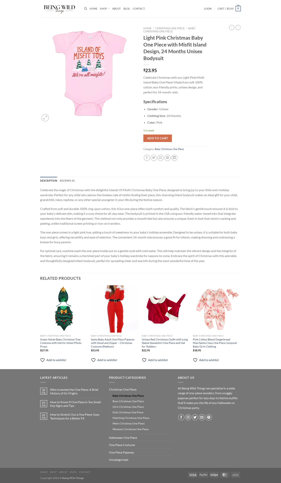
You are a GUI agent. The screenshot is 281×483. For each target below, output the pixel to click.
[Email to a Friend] (161, 158)
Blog (126, 8)
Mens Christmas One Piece (129, 423)
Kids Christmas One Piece (128, 412)
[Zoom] (45, 118)
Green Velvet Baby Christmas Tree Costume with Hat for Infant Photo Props (60, 343)
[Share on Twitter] (154, 158)
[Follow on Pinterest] (209, 417)
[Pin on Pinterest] (167, 158)
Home (93, 8)
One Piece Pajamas (121, 452)
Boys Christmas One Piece (128, 401)
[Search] (85, 8)
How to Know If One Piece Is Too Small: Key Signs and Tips (75, 403)
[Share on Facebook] (147, 158)
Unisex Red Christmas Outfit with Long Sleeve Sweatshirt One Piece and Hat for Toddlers (165, 343)
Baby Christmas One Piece (169, 30)
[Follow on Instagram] (188, 417)
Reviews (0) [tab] (67, 180)
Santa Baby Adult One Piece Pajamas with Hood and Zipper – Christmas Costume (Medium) (112, 343)
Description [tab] (48, 180)
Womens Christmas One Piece (131, 429)
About (116, 8)
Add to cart (157, 138)
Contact (139, 8)
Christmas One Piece (170, 28)
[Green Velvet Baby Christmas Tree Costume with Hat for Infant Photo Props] (63, 309)
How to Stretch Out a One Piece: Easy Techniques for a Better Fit (74, 416)
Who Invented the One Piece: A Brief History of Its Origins (74, 391)
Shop (103, 8)
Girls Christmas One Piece (128, 406)
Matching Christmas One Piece (131, 417)
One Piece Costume (122, 445)
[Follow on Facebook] (181, 417)
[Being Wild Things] (59, 9)
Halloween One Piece (123, 437)
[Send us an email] (202, 417)
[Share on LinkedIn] (174, 158)
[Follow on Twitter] (195, 417)
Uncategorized (118, 459)
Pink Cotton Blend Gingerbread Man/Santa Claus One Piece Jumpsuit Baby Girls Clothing (215, 343)
